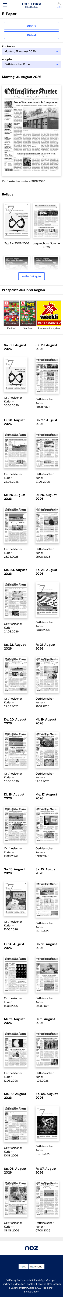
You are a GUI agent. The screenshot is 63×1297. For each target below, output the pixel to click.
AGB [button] (38, 1287)
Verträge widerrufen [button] (13, 1283)
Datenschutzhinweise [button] (22, 1287)
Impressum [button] (54, 1283)
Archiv (31, 26)
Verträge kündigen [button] (46, 1280)
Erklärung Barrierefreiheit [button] (20, 1280)
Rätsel (31, 35)
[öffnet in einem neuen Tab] (17, 220)
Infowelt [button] (41, 1283)
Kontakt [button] (31, 1283)
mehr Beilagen (31, 276)
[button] (5, 5)
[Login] (58, 3)
